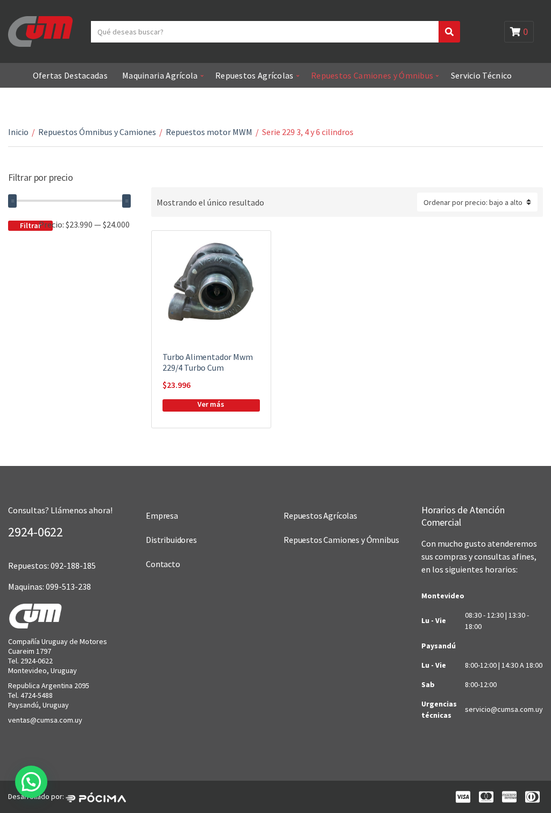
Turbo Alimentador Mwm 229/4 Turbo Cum (208, 362)
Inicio (18, 131)
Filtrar (30, 225)
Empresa (162, 515)
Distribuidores (171, 539)
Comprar (211, 405)
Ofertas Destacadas (70, 75)
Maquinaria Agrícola (160, 75)
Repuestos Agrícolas (254, 75)
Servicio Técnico (481, 75)
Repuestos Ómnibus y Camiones (97, 131)
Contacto (163, 564)
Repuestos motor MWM (209, 131)
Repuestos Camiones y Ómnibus (372, 75)
